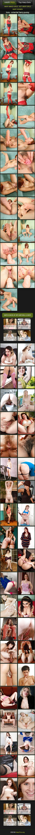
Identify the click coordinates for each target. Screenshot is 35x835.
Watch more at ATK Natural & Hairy (17, 315)
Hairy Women (18, 9)
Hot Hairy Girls (25, 6)
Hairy (9, 2)
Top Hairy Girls (24, 2)
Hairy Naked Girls (11, 6)
